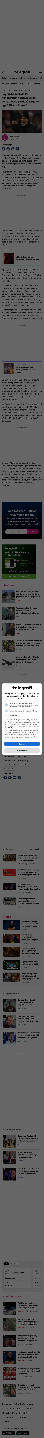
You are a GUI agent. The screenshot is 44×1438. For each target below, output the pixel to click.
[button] (22, 715)
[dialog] (22, 719)
